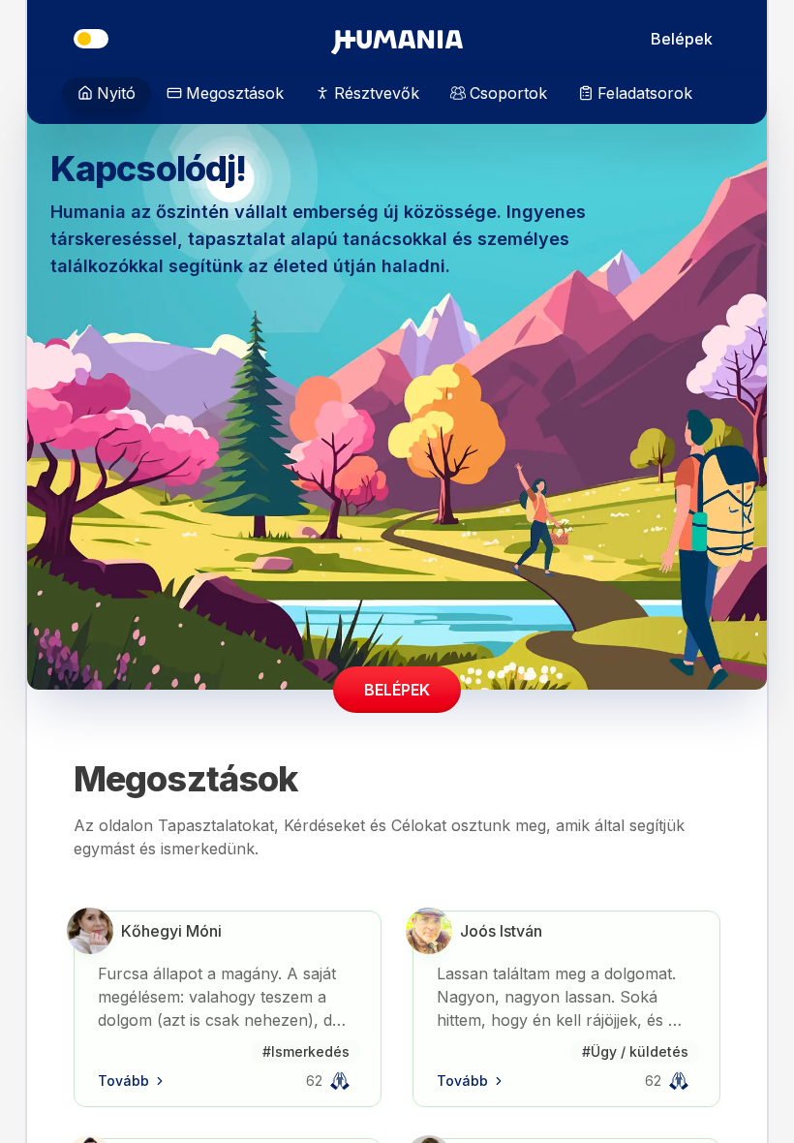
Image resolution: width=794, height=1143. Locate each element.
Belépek (682, 38)
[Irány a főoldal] (397, 38)
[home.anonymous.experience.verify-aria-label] (340, 1081)
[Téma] (91, 38)
